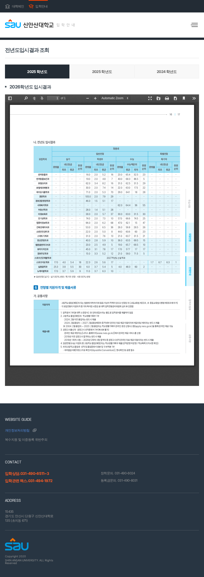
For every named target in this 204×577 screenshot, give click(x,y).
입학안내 (38, 5)
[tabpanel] (102, 235)
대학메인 (14, 5)
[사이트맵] (194, 25)
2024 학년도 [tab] (167, 71)
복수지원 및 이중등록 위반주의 (26, 439)
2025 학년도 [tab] (37, 71)
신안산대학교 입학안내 (40, 23)
